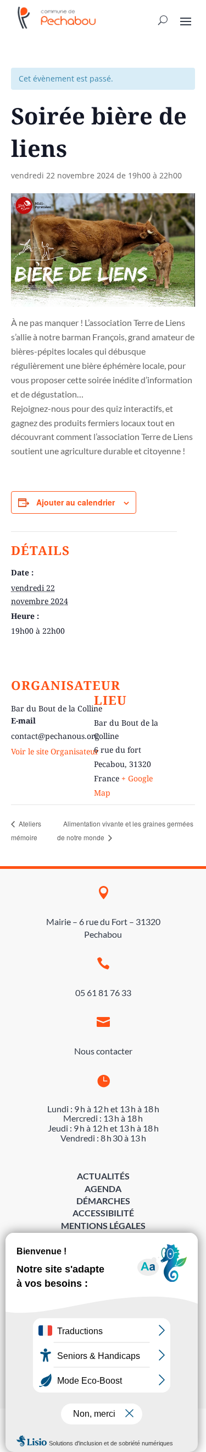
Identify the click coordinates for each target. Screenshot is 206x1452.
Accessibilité (103, 1213)
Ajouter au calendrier (75, 502)
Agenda (103, 1188)
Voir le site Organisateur (55, 751)
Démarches (103, 1200)
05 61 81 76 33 (103, 992)
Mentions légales (103, 1225)
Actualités (103, 1176)
